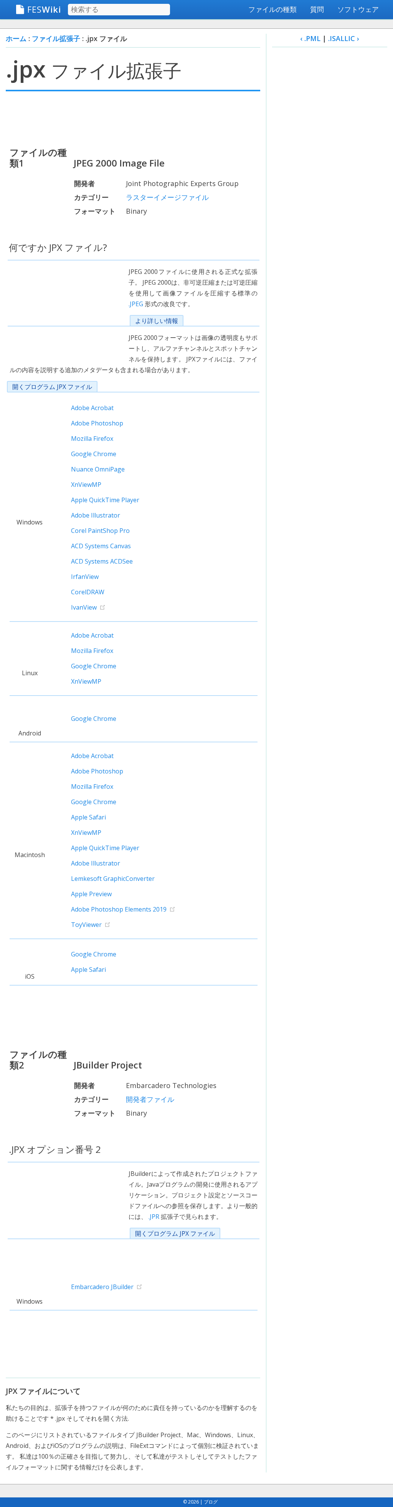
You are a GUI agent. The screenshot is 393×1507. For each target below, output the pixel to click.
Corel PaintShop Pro (100, 530)
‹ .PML (310, 38)
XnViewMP (86, 484)
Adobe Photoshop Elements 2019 (119, 909)
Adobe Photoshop (97, 423)
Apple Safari (88, 817)
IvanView (84, 607)
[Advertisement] (133, 118)
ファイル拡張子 (56, 38)
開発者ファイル (150, 1099)
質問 (317, 9)
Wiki (44, 9)
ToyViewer (86, 924)
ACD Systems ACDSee (102, 561)
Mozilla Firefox (92, 438)
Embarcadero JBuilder (102, 1287)
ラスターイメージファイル (167, 197)
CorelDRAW (87, 592)
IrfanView (85, 576)
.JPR (154, 1216)
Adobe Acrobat (92, 408)
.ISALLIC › (343, 38)
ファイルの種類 (272, 9)
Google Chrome (93, 454)
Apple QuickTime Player (105, 500)
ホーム (16, 38)
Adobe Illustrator (95, 515)
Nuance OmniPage (98, 469)
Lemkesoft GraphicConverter (113, 878)
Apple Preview (91, 894)
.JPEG (136, 304)
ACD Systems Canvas (101, 546)
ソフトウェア (358, 9)
